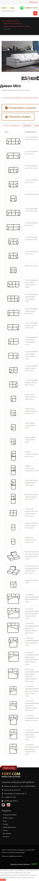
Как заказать (7, 833)
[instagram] (3, 804)
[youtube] (8, 804)
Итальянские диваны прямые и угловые (16, 26)
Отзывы (5, 824)
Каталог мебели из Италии (10, 21)
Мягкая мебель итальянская (12, 23)
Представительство (9, 827)
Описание (27, 125)
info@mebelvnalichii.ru (11, 801)
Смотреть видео (19, 116)
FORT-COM (8, 7)
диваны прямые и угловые (18, 98)
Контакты (6, 836)
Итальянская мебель (9, 815)
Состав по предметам (11, 125)
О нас (5, 821)
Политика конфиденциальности (12, 856)
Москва (34, 2)
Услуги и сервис (8, 818)
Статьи (5, 830)
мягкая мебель (33, 98)
